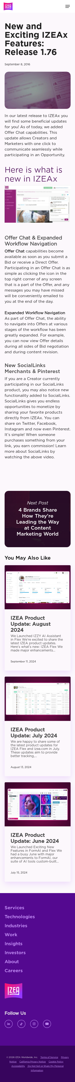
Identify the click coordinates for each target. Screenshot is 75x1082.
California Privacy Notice (32, 1062)
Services (14, 908)
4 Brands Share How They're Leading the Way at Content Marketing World (38, 519)
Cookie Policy (56, 1062)
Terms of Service (49, 1057)
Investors (15, 953)
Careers (14, 971)
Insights (14, 944)
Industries (16, 926)
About (12, 962)
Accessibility (18, 1066)
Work (11, 935)
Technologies (20, 917)
